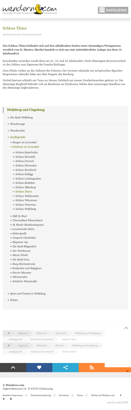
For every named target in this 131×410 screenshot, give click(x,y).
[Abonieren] (92, 367)
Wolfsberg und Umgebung (26, 110)
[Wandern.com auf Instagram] (12, 399)
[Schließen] (127, 371)
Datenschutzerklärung (41, 395)
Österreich (42, 333)
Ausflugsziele (15, 339)
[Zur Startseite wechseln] (30, 9)
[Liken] (39, 367)
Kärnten (59, 345)
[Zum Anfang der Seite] (126, 328)
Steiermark (60, 333)
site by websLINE (117, 402)
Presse (80, 395)
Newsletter (64, 395)
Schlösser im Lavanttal (42, 339)
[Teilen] (65, 367)
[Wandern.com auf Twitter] (5, 399)
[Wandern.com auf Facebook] (121, 395)
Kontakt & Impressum (13, 395)
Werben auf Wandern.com (103, 395)
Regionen (23, 333)
